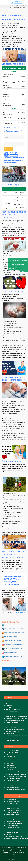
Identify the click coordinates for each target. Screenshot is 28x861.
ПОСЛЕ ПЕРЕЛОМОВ (11, 767)
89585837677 (14, 856)
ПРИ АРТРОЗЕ (9, 770)
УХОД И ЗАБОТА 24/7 (11, 799)
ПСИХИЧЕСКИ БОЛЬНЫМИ (12, 827)
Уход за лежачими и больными (13, 629)
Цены (7, 703)
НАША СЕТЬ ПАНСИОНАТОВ (13, 709)
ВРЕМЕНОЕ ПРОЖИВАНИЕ (12, 740)
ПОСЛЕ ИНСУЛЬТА (10, 756)
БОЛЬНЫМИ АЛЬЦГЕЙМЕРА (13, 830)
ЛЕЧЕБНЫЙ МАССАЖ (11, 727)
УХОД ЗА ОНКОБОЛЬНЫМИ (13, 821)
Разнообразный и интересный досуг (13, 649)
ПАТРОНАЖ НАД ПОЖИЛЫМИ (13, 725)
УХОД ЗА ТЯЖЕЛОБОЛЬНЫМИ (14, 823)
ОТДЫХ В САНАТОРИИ (12, 712)
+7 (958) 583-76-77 (16, 1)
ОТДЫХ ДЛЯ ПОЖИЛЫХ (12, 803)
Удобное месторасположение (13, 656)
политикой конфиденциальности (13, 159)
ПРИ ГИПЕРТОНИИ (10, 834)
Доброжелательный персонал (13, 640)
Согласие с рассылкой (17, 852)
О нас (7, 701)
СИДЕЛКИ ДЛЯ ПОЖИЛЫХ (12, 801)
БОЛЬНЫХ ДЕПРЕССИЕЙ (12, 752)
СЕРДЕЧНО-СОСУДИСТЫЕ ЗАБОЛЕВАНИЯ (16, 776)
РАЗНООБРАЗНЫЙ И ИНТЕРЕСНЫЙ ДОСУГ (17, 716)
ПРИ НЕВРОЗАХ (10, 765)
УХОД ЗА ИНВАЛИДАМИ (12, 814)
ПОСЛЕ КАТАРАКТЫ (11, 761)
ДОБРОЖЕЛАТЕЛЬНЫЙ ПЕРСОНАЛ (15, 720)
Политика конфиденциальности (11, 850)
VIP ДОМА (8, 707)
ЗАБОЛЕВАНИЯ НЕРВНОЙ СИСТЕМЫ (15, 772)
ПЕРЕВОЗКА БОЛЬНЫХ (12, 733)
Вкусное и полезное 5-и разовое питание (13, 645)
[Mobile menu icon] (25, 2)
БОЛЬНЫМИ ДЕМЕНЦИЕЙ (12, 812)
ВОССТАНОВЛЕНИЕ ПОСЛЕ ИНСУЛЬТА (16, 789)
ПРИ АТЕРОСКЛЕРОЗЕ (11, 759)
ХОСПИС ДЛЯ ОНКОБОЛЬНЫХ (13, 787)
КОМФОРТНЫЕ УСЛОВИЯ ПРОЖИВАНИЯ (16, 718)
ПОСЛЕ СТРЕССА (10, 783)
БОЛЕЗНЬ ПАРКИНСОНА (12, 832)
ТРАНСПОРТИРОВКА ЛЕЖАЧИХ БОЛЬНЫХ (17, 738)
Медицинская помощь (11, 636)
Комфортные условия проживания (14, 632)
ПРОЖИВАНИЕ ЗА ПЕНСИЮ (13, 722)
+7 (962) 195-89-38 (16, 3)
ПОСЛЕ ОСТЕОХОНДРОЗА (12, 750)
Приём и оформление (10, 652)
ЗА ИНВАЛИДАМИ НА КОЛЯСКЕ (14, 810)
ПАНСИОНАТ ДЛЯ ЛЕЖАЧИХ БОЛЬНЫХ (16, 736)
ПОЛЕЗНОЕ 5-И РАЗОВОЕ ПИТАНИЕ (15, 714)
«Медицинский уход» (18, 612)
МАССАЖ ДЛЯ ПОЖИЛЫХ (12, 806)
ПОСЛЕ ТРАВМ (9, 785)
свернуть (24, 271)
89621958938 (14, 857)
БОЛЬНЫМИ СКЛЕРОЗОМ (12, 808)
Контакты (9, 705)
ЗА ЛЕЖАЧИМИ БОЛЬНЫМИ (13, 817)
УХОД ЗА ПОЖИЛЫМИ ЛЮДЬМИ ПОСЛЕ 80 (17, 838)
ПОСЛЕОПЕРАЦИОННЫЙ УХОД (14, 819)
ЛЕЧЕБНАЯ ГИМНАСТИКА (12, 731)
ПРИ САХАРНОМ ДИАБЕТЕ (12, 780)
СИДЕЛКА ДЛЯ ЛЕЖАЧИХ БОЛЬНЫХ (15, 729)
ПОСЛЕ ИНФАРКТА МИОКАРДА (14, 778)
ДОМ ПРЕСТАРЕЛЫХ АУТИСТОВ (14, 836)
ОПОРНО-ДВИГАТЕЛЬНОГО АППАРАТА (16, 774)
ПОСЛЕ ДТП (9, 754)
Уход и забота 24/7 (9, 625)
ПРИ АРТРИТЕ (9, 763)
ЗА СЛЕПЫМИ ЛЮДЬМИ (12, 825)
